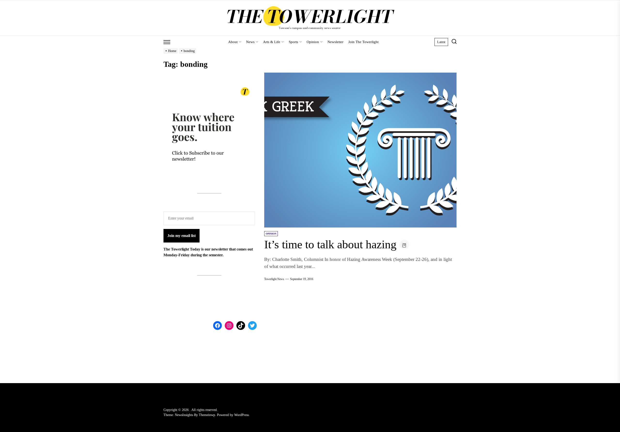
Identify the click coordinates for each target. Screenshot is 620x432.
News (250, 42)
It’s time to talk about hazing (330, 244)
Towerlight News (274, 279)
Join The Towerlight (363, 42)
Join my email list (181, 236)
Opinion (313, 42)
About (233, 42)
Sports (293, 42)
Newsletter (335, 42)
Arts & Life (271, 42)
